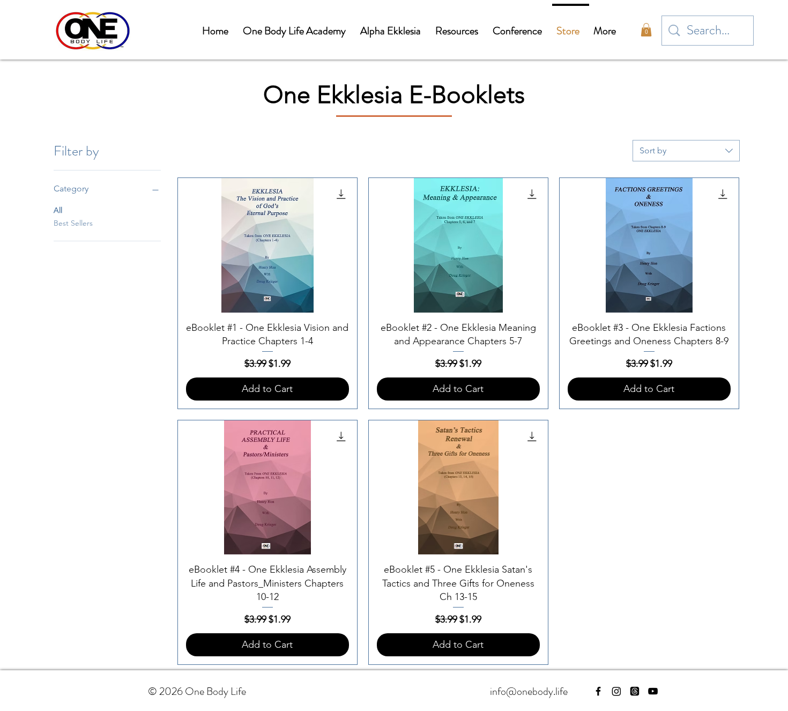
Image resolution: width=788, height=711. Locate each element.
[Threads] (635, 691)
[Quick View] (267, 245)
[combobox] (686, 150)
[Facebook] (598, 691)
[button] (646, 29)
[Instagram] (616, 691)
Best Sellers (73, 223)
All (58, 210)
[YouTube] (653, 691)
